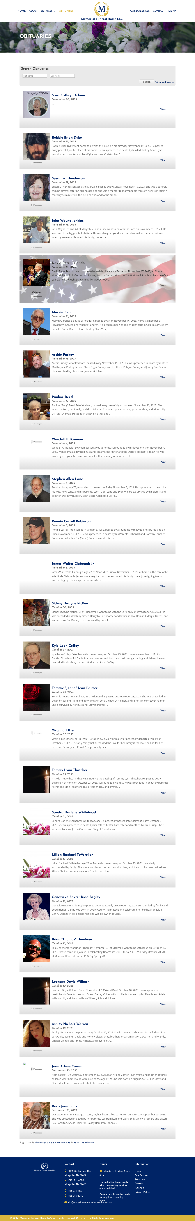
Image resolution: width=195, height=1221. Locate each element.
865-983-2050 (75, 1196)
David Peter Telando (68, 263)
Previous (40, 1143)
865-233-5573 (75, 1191)
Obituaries (66, 11)
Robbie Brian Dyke (67, 137)
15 (75, 1143)
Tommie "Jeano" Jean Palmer (75, 688)
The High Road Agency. (100, 1218)
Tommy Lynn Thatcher (69, 770)
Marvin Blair (62, 312)
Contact (159, 11)
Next (90, 1143)
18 (83, 1143)
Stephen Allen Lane (67, 479)
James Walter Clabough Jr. (73, 564)
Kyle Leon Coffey (65, 646)
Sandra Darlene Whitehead (74, 812)
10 (61, 1143)
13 (69, 1143)
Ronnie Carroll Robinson (71, 521)
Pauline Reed (62, 397)
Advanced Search (164, 82)
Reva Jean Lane (64, 1106)
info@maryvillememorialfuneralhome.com (89, 1202)
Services (47, 11)
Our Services (142, 1175)
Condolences (140, 11)
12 (66, 1143)
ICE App (172, 11)
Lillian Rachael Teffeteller (72, 855)
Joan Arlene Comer (67, 1066)
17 (80, 1143)
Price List (140, 1179)
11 (64, 1143)
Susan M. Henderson (68, 178)
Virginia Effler (63, 730)
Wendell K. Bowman (67, 439)
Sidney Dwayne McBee (70, 603)
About (33, 11)
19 (86, 1143)
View (163, 109)
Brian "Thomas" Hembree (72, 939)
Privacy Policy (142, 1192)
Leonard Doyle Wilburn (70, 982)
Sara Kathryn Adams (68, 95)
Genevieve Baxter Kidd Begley (76, 897)
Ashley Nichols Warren (70, 1024)
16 (78, 1143)
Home (22, 11)
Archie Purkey (63, 355)
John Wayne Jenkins (68, 221)
